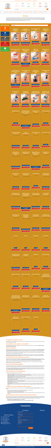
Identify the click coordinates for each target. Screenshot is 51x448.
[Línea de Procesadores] (5, 43)
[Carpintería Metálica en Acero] (5, 38)
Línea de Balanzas (28, 6)
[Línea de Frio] (5, 33)
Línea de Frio (5, 34)
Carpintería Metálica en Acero (46, 7)
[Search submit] (47, 9)
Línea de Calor (5, 29)
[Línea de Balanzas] (5, 48)
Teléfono (19, 417)
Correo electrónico (20, 414)
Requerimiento (20, 422)
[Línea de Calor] (5, 28)
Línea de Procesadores (40, 6)
